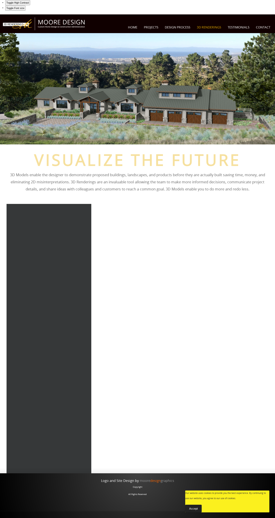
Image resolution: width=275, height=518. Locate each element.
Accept (193, 508)
